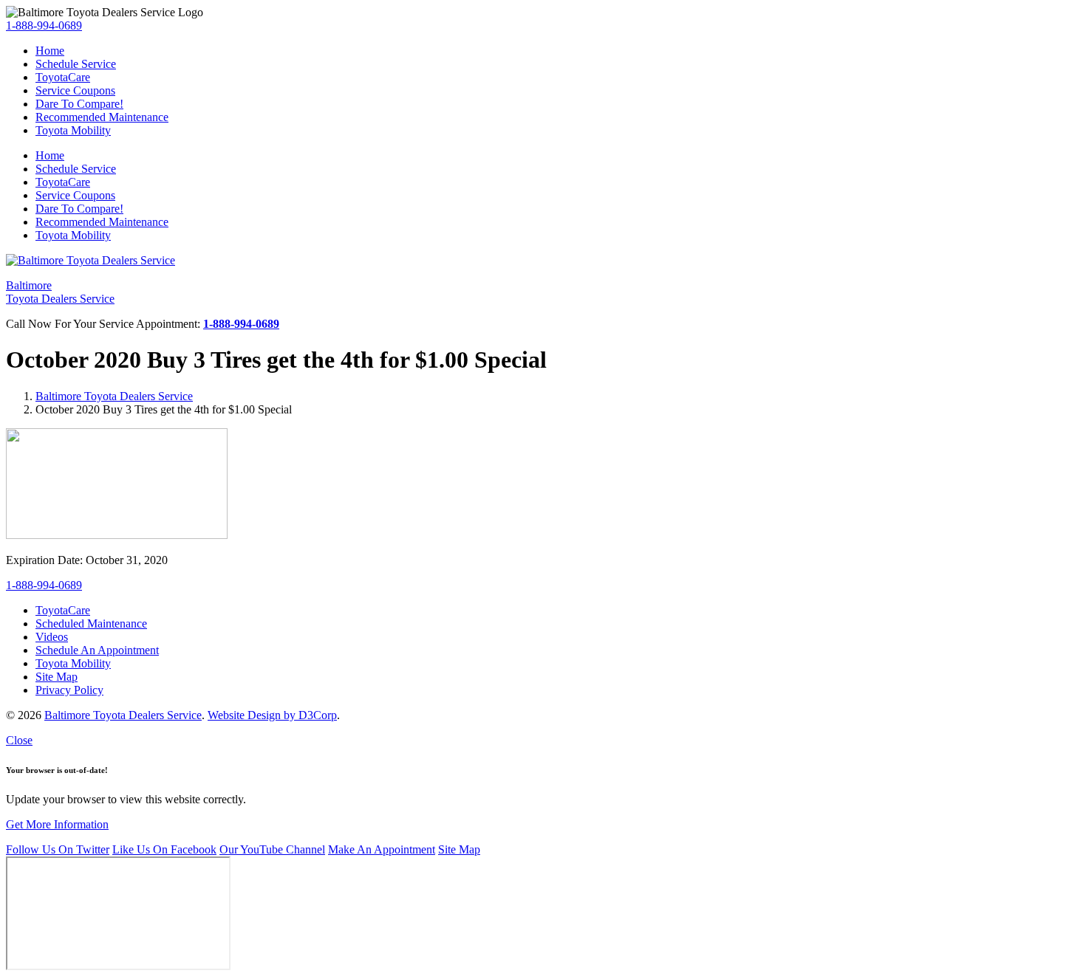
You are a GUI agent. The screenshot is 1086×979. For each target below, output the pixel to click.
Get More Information (57, 824)
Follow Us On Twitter (57, 849)
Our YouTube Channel (272, 849)
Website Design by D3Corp (272, 715)
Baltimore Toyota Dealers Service (114, 396)
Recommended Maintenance (101, 117)
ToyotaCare (62, 77)
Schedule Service (75, 64)
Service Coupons (75, 90)
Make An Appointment (381, 849)
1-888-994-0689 (44, 25)
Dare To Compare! (79, 103)
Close (19, 740)
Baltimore (60, 292)
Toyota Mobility (73, 130)
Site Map (459, 849)
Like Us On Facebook (164, 849)
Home (49, 50)
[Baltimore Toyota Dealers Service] (90, 260)
